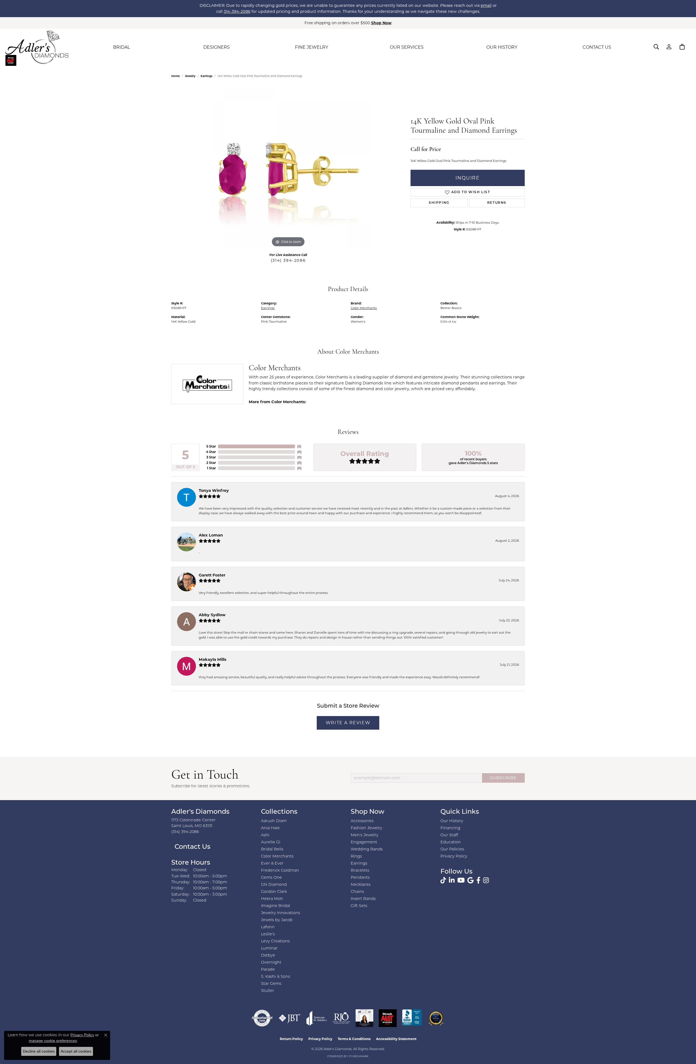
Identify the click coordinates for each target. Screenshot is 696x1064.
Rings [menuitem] (356, 857)
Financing (450, 828)
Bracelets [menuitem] (360, 871)
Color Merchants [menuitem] (277, 857)
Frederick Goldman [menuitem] (280, 871)
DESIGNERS (216, 47)
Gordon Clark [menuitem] (274, 892)
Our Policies (452, 849)
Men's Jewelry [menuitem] (364, 835)
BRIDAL (121, 47)
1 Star (211, 468)
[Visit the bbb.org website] (412, 1018)
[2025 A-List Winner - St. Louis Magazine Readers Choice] (388, 1018)
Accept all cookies (76, 1051)
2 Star (211, 463)
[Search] (656, 47)
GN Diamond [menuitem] (274, 885)
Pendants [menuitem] (360, 878)
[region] (288, 166)
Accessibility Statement (396, 1039)
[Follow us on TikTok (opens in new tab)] (443, 880)
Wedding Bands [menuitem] (367, 849)
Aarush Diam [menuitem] (274, 821)
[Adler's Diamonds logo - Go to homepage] (37, 47)
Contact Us (191, 847)
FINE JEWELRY (311, 47)
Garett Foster (212, 575)
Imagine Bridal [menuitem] (275, 906)
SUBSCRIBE (503, 777)
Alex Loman (211, 535)
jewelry (190, 76)
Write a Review (348, 722)
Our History (451, 821)
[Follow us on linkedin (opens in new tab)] (452, 880)
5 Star (211, 446)
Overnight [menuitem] (271, 963)
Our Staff (449, 835)
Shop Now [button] (381, 22)
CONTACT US (597, 47)
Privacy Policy (453, 857)
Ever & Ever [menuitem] (272, 864)
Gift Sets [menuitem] (359, 906)
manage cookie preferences (53, 1040)
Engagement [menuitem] (364, 842)
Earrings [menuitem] (359, 864)
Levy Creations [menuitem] (275, 941)
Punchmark (358, 1056)
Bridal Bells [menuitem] (272, 849)
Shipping (439, 203)
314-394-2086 (237, 11)
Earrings (206, 76)
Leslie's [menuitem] (268, 934)
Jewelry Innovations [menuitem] (280, 913)
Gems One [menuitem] (271, 878)
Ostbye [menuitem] (268, 956)
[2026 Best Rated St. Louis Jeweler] (436, 1018)
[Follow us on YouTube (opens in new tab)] (461, 880)
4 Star (211, 452)
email (486, 5)
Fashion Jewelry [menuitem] (366, 828)
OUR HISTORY (501, 47)
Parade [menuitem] (268, 970)
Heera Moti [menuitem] (272, 899)
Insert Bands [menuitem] (363, 899)
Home (175, 76)
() (299, 446)
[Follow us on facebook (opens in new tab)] (478, 880)
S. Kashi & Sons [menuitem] (275, 977)
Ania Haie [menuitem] (270, 828)
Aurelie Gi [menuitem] (270, 842)
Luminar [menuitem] (269, 948)
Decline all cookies (39, 1051)
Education (450, 842)
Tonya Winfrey (214, 490)
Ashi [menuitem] (265, 835)
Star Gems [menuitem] (271, 984)
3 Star (211, 457)
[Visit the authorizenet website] (262, 1018)
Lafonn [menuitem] (268, 927)
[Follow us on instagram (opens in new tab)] (486, 880)
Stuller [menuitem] (267, 991)
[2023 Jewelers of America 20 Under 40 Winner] (364, 1018)
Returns (497, 203)
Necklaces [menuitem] (361, 885)
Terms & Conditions (354, 1039)
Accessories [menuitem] (362, 821)
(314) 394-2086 (288, 260)
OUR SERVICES (407, 47)
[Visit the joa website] (316, 1018)
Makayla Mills (212, 659)
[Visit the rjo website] (341, 1018)
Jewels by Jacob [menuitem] (277, 920)
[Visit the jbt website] (289, 1018)
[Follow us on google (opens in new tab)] (470, 880)
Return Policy (291, 1039)
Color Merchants (364, 308)
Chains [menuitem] (357, 892)
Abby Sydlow (212, 614)
